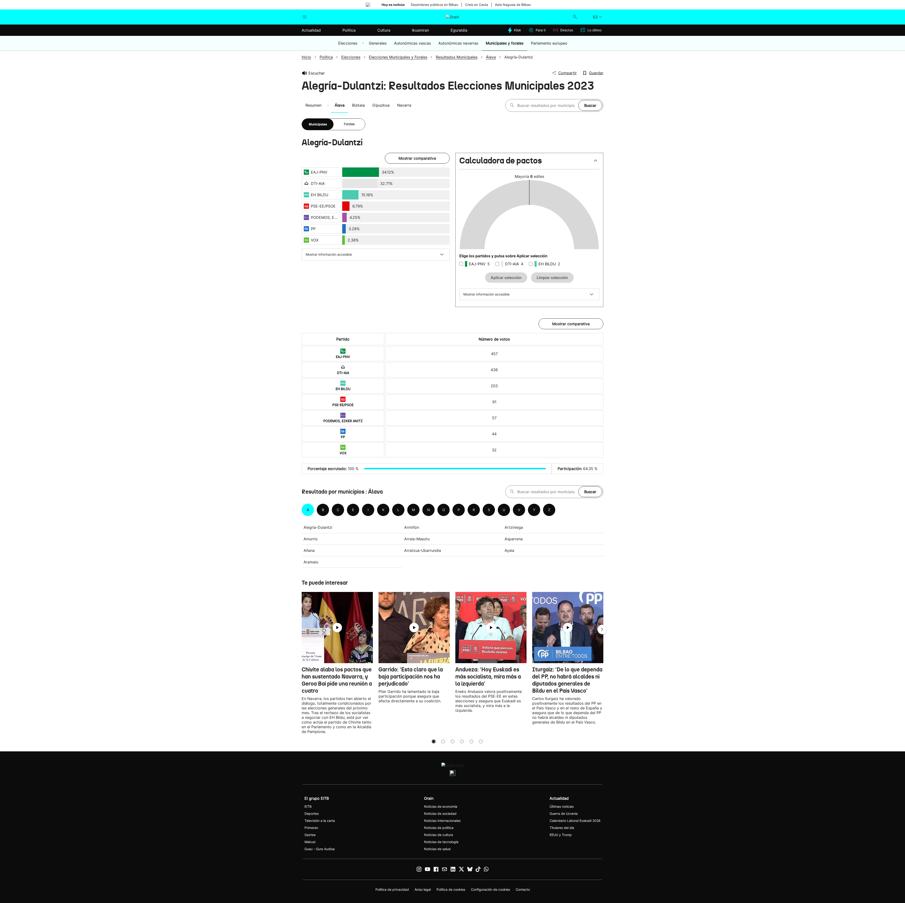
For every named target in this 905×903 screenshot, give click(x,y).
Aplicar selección (506, 277)
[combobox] (546, 105)
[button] (529, 162)
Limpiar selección (552, 277)
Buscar (590, 105)
